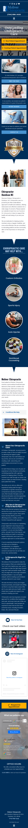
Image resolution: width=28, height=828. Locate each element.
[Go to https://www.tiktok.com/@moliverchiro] (16, 4)
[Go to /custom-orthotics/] (14, 268)
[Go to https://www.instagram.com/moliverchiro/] (12, 4)
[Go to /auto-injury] (14, 322)
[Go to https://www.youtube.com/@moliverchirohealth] (19, 4)
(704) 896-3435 (14, 14)
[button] (14, 41)
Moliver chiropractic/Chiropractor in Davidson (14, 693)
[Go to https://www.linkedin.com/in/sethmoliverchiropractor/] (14, 4)
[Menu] (14, 18)
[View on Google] (5, 740)
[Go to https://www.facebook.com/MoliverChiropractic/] (10, 4)
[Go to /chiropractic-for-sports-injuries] (14, 296)
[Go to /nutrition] (14, 349)
